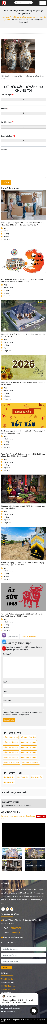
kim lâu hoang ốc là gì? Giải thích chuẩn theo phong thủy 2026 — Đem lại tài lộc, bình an (22, 280)
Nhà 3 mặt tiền (36, 777)
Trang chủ (5, 17)
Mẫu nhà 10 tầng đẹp (11, 763)
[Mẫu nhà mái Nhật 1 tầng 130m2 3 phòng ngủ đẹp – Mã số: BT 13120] (23, 316)
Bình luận (7, 654)
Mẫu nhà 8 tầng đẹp (11, 757)
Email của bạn (8, 136)
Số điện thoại (7, 122)
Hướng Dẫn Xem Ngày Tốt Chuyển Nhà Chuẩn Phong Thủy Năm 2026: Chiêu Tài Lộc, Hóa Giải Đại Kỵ (22, 224)
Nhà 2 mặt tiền (22, 777)
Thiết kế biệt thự (7, 979)
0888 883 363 (16, 933)
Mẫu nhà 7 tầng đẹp (28, 752)
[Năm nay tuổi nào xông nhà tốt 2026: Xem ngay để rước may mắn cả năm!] (23, 489)
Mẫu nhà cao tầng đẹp (30, 763)
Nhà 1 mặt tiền (9, 777)
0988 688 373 (16, 928)
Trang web (7, 700)
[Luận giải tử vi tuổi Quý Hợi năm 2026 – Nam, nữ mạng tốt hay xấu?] (23, 367)
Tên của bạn (7, 95)
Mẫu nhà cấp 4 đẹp (11, 737)
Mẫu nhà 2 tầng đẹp (11, 742)
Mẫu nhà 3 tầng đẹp (28, 742)
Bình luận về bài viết (10, 637)
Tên (5, 682)
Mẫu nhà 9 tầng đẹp (28, 757)
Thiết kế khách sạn (8, 986)
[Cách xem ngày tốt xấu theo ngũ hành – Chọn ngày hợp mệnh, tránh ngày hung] (23, 415)
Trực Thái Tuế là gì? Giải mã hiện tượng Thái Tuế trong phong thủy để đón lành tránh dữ (23, 455)
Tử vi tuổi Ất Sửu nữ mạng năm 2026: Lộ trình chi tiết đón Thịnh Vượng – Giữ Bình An (22, 615)
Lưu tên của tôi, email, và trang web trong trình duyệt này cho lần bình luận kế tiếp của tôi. (22, 713)
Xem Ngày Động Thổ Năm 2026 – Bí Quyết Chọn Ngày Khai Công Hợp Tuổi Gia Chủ (22, 564)
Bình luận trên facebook (30, 637)
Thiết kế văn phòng (8, 989)
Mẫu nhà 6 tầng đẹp (11, 752)
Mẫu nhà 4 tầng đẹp (11, 747)
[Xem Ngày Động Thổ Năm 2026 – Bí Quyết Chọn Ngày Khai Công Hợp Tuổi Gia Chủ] (23, 543)
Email (5, 691)
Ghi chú (4, 150)
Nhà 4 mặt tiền (9, 782)
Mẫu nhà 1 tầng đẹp (28, 737)
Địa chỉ (5, 109)
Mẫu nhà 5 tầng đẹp (28, 747)
